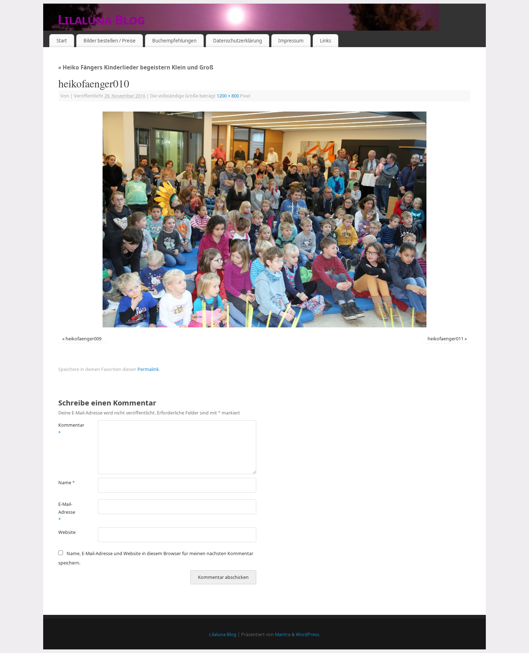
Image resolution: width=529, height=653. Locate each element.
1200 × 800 (228, 96)
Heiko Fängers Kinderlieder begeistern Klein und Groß (135, 67)
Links (325, 40)
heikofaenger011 (446, 339)
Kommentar (68, 429)
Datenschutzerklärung (237, 40)
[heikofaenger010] (264, 219)
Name (66, 483)
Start (61, 40)
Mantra (282, 634)
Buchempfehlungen (174, 40)
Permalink (148, 369)
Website (67, 532)
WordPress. (308, 634)
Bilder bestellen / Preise (109, 40)
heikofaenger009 (83, 339)
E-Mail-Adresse (66, 512)
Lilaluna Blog (101, 19)
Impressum (290, 40)
